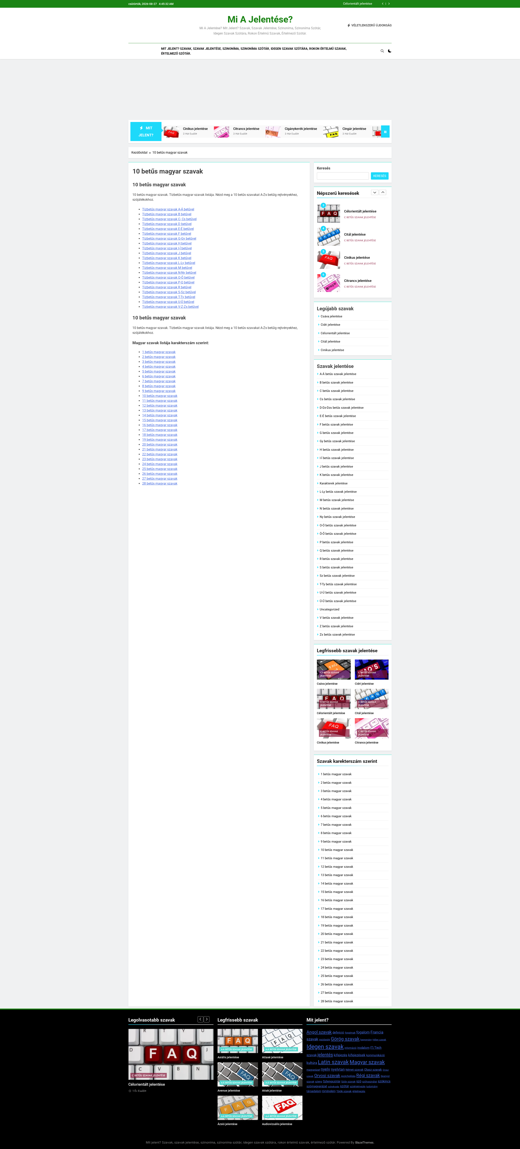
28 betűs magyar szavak (159, 483)
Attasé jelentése (272, 1057)
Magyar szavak (367, 1062)
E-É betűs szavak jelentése (338, 416)
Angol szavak (319, 1032)
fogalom (363, 1032)
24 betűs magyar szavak (159, 464)
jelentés (325, 1054)
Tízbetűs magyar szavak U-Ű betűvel (168, 302)
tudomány (372, 1086)
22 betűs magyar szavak (159, 454)
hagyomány (366, 1039)
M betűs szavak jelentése (337, 500)
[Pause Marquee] (385, 131)
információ (350, 1048)
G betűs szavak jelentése (336, 433)
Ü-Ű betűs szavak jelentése (338, 601)
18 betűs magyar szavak (159, 435)
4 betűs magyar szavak (159, 367)
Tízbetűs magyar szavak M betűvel (167, 268)
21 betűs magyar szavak (159, 449)
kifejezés (340, 1055)
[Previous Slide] (383, 3)
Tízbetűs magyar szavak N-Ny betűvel (169, 273)
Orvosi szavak (327, 1075)
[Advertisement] (260, 89)
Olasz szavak (373, 1069)
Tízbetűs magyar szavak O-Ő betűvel (168, 277)
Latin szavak (333, 1062)
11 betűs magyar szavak (159, 401)
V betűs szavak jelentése (336, 618)
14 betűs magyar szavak (159, 415)
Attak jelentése (272, 1090)
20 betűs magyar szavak (159, 444)
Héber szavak (379, 1039)
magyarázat (313, 1069)
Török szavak (344, 1091)
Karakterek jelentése (334, 483)
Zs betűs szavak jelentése (337, 634)
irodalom (363, 1048)
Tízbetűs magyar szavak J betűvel (166, 253)
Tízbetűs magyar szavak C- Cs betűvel (169, 219)
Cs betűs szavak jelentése (337, 399)
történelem (329, 1091)
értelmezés (358, 1091)
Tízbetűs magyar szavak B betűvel (166, 214)
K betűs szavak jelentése (336, 475)
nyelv (325, 1069)
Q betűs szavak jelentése (336, 550)
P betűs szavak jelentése (336, 542)
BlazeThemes (364, 1142)
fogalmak (350, 1032)
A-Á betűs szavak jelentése (338, 374)
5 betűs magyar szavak (159, 371)
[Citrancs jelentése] (166, 134)
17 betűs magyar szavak (159, 430)
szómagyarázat (317, 1086)
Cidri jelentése (330, 325)
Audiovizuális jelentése (277, 1124)
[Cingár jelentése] (276, 134)
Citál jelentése (362, 3)
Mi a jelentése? (260, 19)
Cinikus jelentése (357, 234)
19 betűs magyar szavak (159, 440)
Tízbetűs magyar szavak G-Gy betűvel (169, 238)
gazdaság (324, 1039)
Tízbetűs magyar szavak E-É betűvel (168, 229)
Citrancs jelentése (191, 129)
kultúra (312, 1063)
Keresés (323, 168)
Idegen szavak (325, 1046)
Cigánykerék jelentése (246, 129)
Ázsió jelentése (227, 1124)
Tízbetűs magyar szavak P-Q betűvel (168, 282)
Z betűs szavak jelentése (336, 626)
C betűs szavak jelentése (360, 217)
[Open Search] (382, 51)
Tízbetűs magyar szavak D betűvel (167, 224)
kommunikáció (375, 1055)
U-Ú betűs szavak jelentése (338, 592)
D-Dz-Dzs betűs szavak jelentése (342, 408)
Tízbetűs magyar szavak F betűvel (166, 234)
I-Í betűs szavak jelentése (337, 458)
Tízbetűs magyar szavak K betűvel (166, 258)
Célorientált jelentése (335, 333)
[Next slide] (389, 3)
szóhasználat (369, 1081)
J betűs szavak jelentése (336, 466)
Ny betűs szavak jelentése (337, 517)
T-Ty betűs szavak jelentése (338, 584)
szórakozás (333, 1086)
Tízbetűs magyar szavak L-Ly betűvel (168, 263)
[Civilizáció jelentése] (325, 134)
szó (358, 1081)
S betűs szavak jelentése (336, 567)
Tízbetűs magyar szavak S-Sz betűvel (169, 292)
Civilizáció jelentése (351, 129)
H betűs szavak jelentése (337, 450)
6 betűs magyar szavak (159, 376)
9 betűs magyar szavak (159, 391)
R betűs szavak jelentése (336, 559)
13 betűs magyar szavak (159, 410)
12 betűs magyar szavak (159, 405)
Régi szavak (368, 1075)
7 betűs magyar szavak (159, 381)
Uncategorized (329, 609)
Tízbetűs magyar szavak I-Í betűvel (167, 248)
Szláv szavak (348, 1081)
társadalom (314, 1091)
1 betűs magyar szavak (159, 352)
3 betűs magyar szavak (159, 362)
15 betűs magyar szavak (159, 420)
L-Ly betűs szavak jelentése (338, 492)
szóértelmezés (357, 1086)
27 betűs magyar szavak (159, 479)
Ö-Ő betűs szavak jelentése (338, 534)
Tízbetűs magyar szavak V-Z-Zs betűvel (170, 307)
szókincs (384, 1081)
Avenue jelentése (229, 1090)
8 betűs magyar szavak (159, 386)
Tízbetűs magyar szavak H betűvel (167, 243)
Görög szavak (345, 1039)
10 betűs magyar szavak (159, 396)
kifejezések (356, 1055)
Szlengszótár (331, 1081)
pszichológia (348, 1076)
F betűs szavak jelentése (336, 424)
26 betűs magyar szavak (159, 474)
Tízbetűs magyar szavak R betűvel (166, 287)
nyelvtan (338, 1069)
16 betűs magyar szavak (159, 425)
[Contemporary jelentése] (379, 134)
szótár (344, 1086)
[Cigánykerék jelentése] (218, 134)
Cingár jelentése (299, 129)
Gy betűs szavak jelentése (337, 441)
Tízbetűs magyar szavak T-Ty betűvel (168, 297)
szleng (318, 1081)
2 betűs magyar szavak (159, 357)
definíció (338, 1032)
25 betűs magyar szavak (159, 469)
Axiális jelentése (228, 1057)
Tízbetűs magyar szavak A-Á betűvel (168, 209)
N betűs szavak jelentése (337, 508)
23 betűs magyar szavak (159, 459)
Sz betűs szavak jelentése (337, 576)
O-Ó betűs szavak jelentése (338, 525)
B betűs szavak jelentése (336, 382)
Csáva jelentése (331, 316)
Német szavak (354, 1069)
